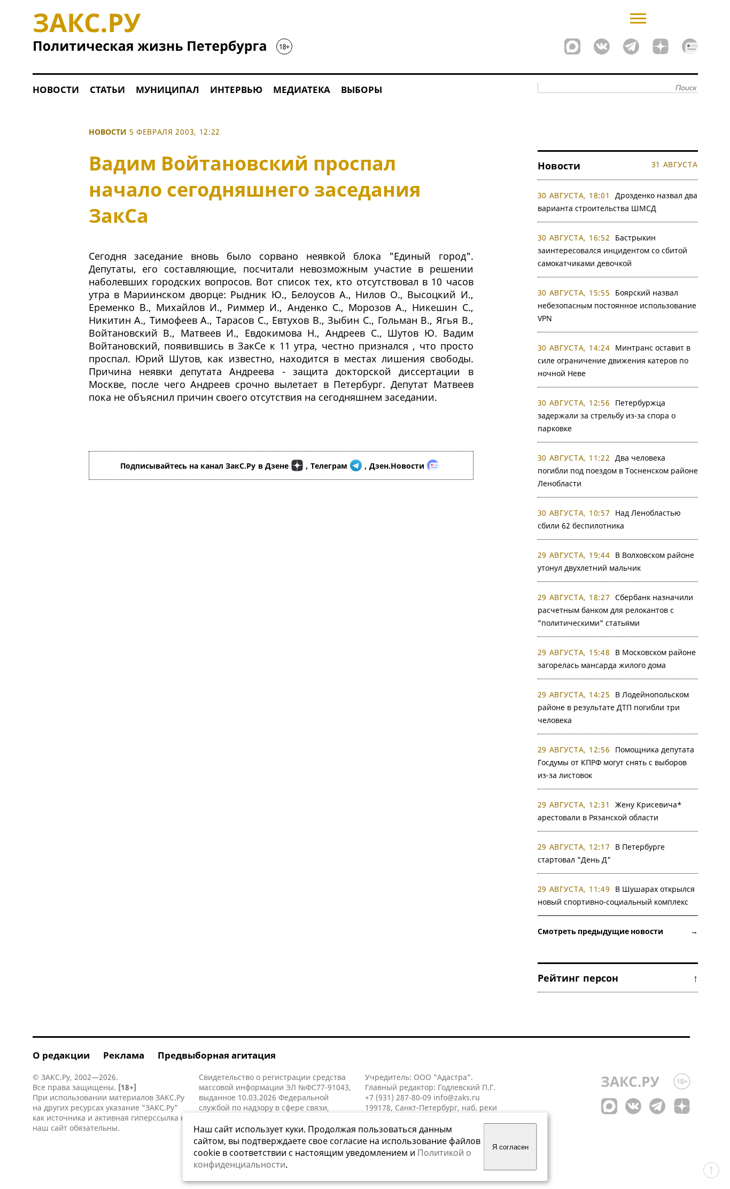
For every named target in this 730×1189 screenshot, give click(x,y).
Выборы (361, 89)
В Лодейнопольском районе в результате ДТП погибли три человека (613, 707)
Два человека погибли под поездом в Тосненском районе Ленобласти (618, 470)
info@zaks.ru (456, 1097)
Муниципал (167, 89)
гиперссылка (154, 1118)
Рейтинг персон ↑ (618, 978)
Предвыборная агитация (217, 1055)
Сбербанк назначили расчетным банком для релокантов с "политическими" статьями (616, 610)
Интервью (236, 89)
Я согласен (510, 1147)
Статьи (107, 89)
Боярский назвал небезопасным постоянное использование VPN (617, 305)
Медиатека (301, 89)
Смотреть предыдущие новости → (618, 931)
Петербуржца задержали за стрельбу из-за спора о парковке (606, 415)
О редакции (61, 1055)
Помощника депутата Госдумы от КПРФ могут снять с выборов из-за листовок (616, 762)
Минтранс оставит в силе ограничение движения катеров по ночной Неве (614, 360)
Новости (56, 89)
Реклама (123, 1055)
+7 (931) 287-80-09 (398, 1097)
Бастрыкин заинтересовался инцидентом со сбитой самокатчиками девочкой (612, 250)
